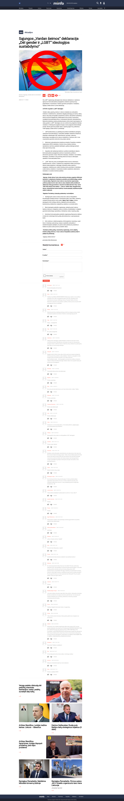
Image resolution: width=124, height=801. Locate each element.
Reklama (74, 796)
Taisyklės (67, 796)
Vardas (45, 249)
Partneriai (60, 796)
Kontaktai (81, 796)
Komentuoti (46, 280)
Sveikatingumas (70, 8)
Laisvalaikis (100, 8)
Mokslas (81, 8)
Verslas (90, 8)
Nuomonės (48, 8)
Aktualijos (21, 8)
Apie (48, 796)
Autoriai (54, 796)
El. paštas (45, 255)
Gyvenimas (59, 8)
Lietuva (39, 8)
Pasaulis (31, 8)
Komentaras (46, 260)
